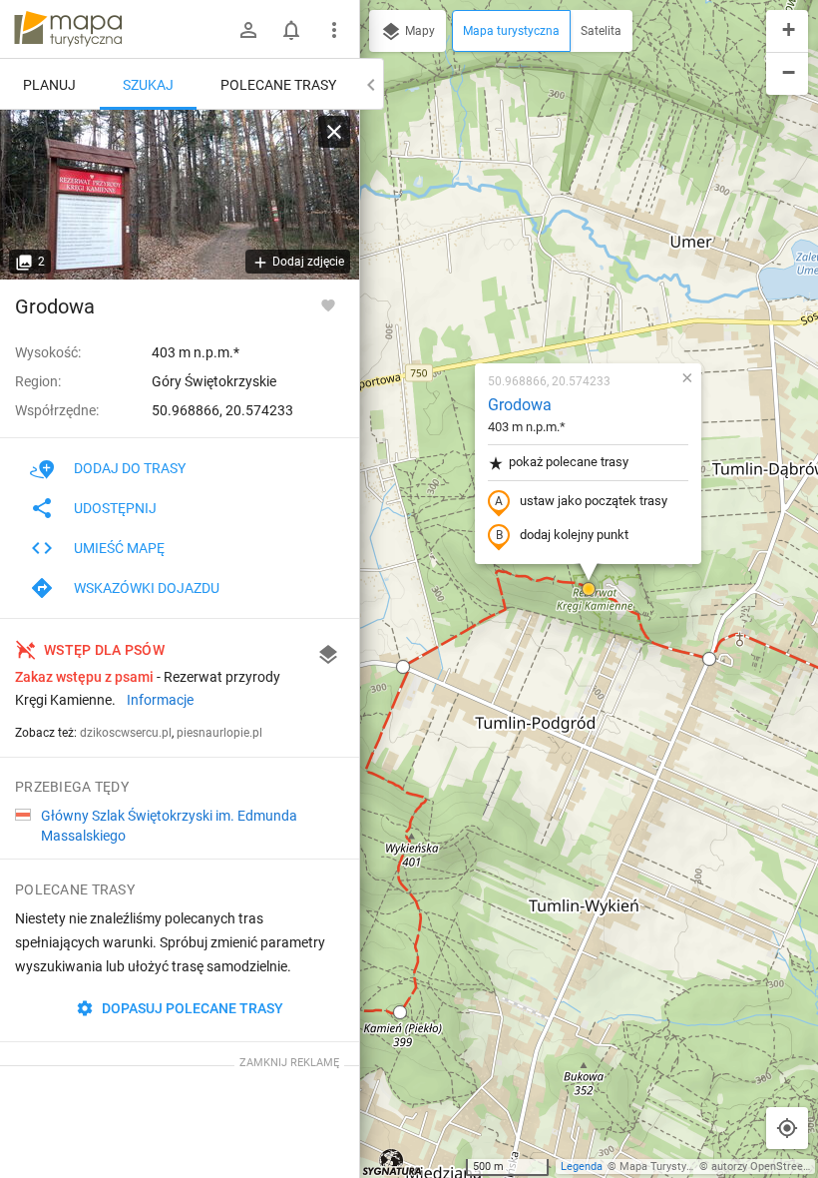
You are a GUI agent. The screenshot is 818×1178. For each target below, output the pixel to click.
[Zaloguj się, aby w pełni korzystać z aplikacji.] (328, 304)
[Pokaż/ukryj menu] (334, 30)
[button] (403, 667)
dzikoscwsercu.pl (126, 733)
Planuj (49, 85)
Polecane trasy (278, 85)
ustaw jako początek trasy (593, 500)
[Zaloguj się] (248, 30)
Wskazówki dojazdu (146, 588)
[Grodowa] (179, 195)
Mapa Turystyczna (664, 1166)
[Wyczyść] (334, 132)
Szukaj (148, 85)
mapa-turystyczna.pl (68, 29)
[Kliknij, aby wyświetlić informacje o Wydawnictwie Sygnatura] (392, 1162)
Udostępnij (115, 508)
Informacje (160, 700)
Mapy (418, 31)
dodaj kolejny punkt (574, 534)
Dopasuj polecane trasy (191, 1008)
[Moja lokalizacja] (787, 1128)
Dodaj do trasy (130, 468)
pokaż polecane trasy (568, 461)
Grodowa (520, 404)
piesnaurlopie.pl (219, 733)
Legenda (582, 1166)
